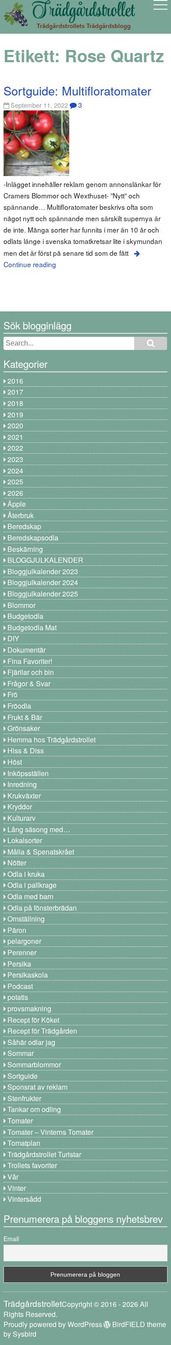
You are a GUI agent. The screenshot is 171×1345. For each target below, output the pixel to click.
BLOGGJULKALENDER (45, 560)
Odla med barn (30, 896)
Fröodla (19, 706)
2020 (15, 425)
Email (11, 1238)
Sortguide (22, 1076)
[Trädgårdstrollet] (69, 26)
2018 (15, 403)
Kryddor (19, 806)
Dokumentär (26, 650)
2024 (15, 471)
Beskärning (25, 549)
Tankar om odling (34, 1109)
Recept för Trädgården (42, 1031)
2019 (15, 415)
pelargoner (24, 941)
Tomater (20, 1121)
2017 (15, 392)
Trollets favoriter (32, 1165)
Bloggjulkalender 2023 (42, 571)
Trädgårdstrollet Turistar (44, 1154)
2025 (15, 482)
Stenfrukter (24, 1098)
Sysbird (24, 1334)
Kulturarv (21, 818)
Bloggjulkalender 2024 (42, 582)
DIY (13, 638)
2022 (15, 448)
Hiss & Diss (25, 750)
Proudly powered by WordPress (53, 1324)
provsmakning (29, 1008)
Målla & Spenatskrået (40, 852)
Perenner (21, 952)
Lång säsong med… (38, 829)
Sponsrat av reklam (37, 1087)
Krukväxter (24, 796)
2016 (15, 381)
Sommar (20, 1053)
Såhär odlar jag (31, 1042)
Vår (12, 1177)
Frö (12, 694)
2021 (15, 437)
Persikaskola (27, 975)
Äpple (16, 504)
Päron (16, 930)
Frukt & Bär (24, 717)
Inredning (22, 784)
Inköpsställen (28, 773)
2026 (15, 493)
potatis (17, 997)
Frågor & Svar (28, 683)
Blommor (21, 605)
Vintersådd (24, 1199)
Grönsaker (23, 728)
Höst (14, 762)
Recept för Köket (33, 1020)
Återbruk (20, 515)
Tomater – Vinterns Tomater (50, 1132)
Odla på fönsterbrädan (42, 908)
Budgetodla (25, 616)
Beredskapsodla (32, 538)
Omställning (26, 919)
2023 (15, 459)
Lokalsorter (24, 840)
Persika (19, 964)
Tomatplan (23, 1143)
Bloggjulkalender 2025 (42, 594)
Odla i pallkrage (32, 885)
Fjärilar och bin (30, 672)
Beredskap (24, 526)
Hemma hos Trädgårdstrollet (51, 739)
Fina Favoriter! (29, 661)
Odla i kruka (26, 874)
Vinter (16, 1188)
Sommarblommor (34, 1064)
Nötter (16, 863)
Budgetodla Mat (32, 627)
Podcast (20, 986)
